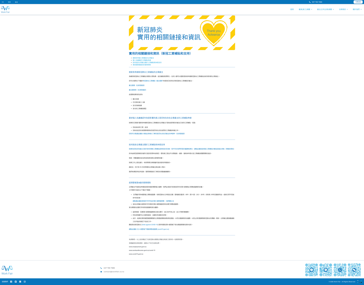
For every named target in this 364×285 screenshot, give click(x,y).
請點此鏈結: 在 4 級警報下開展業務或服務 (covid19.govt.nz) (149, 229)
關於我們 (356, 9)
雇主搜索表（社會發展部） (138, 90)
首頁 (292, 9)
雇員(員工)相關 (304, 9)
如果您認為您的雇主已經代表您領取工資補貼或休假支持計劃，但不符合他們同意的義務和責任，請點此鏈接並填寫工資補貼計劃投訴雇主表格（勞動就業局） (182, 149)
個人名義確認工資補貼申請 (142, 60)
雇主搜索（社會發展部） (137, 85)
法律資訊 (342, 9)
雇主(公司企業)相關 (324, 9)
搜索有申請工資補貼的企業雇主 (143, 58)
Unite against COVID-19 (150, 225)
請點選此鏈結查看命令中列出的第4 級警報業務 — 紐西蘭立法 (153, 201)
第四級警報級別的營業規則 (142, 65)
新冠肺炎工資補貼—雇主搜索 (153, 81)
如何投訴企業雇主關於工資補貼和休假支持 (147, 62)
